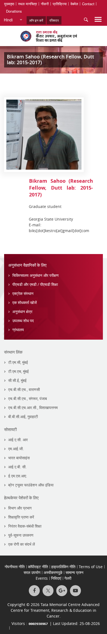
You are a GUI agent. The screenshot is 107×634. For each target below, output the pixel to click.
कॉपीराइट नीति (38, 566)
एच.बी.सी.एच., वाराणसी (24, 389)
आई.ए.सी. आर (18, 439)
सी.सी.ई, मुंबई (17, 380)
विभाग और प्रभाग (20, 508)
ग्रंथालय (18, 329)
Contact (88, 3)
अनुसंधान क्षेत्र (22, 311)
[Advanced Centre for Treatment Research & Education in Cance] (53, 36)
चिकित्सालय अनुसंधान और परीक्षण (35, 275)
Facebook (34, 590)
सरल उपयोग (32, 572)
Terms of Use (91, 566)
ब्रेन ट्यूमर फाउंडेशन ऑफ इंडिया (31, 485)
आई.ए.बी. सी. (17, 466)
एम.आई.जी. (16, 448)
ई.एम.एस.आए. (17, 475)
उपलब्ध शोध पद (23, 320)
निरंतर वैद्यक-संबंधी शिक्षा (24, 526)
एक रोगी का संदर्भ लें (21, 544)
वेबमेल (74, 3)
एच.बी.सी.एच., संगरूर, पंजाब (27, 398)
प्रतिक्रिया (60, 3)
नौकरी (45, 3)
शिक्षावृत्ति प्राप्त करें (21, 517)
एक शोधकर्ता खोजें (24, 302)
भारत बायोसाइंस (19, 457)
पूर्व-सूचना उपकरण (20, 535)
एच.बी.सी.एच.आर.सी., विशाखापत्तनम (33, 407)
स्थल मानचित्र (27, 3)
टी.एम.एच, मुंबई (18, 371)
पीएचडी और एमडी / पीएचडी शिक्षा (35, 284)
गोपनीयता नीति (15, 566)
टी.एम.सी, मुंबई (18, 362)
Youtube (75, 590)
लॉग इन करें (36, 20)
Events (42, 578)
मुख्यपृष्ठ (9, 3)
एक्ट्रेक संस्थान (22, 293)
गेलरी (67, 578)
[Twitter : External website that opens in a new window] (48, 590)
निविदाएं (56, 578)
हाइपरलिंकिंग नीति (63, 566)
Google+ (61, 590)
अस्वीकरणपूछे (53, 572)
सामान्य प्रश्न (74, 572)
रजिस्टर (54, 20)
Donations (14, 11)
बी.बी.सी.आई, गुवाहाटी (23, 416)
